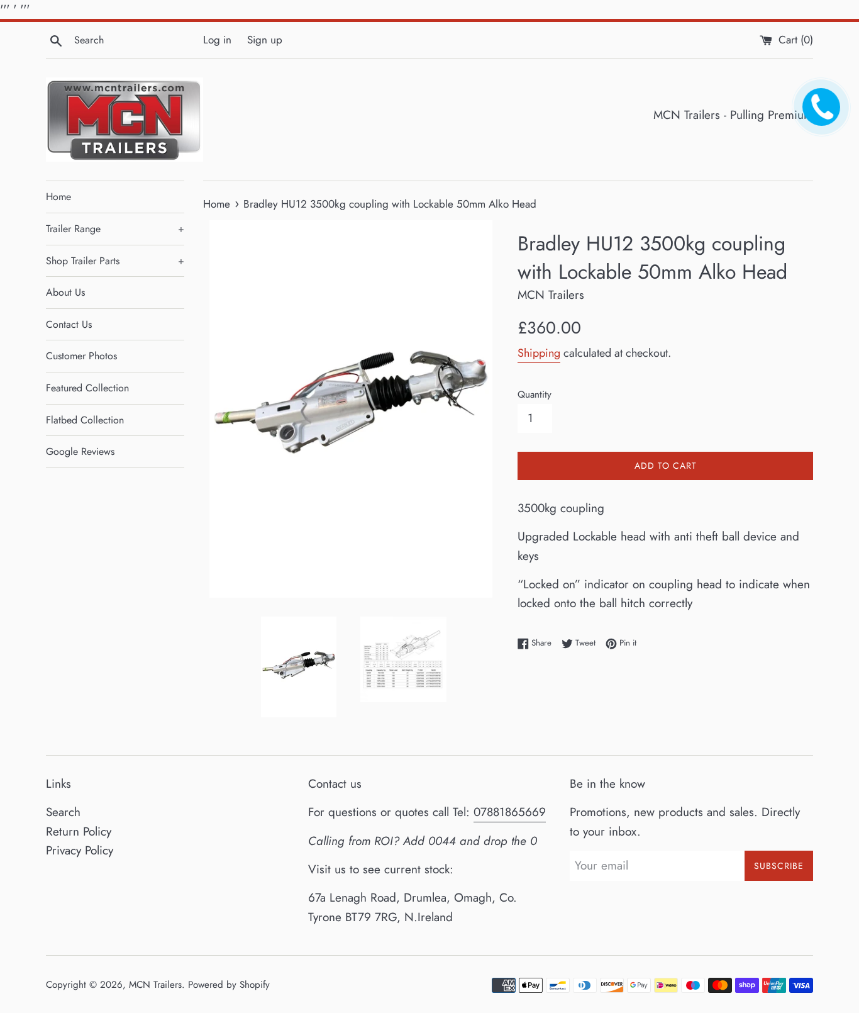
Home (58, 196)
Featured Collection (87, 388)
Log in (217, 39)
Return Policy (78, 831)
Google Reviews (80, 451)
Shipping (539, 353)
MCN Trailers (155, 985)
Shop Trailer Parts (115, 261)
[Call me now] (819, 116)
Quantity (534, 394)
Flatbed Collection (85, 420)
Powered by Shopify (229, 985)
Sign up (264, 39)
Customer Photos (81, 356)
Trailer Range (115, 228)
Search (63, 811)
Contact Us (69, 324)
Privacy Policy (79, 850)
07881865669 (510, 811)
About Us (65, 292)
